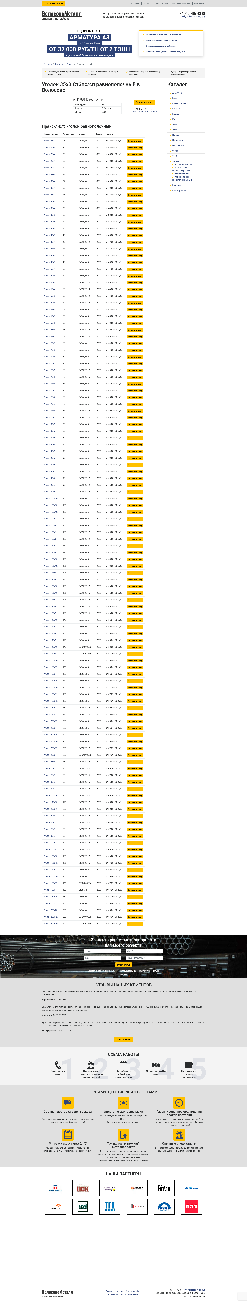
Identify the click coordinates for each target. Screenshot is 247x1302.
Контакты (199, 3)
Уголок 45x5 (49, 262)
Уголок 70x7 (49, 363)
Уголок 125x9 (49, 579)
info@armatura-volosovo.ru (193, 16)
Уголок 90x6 (49, 451)
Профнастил (178, 145)
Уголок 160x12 (50, 667)
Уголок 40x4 (49, 228)
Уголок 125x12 (50, 566)
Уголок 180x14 (50, 890)
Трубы (175, 156)
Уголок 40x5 (49, 235)
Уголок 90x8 (49, 464)
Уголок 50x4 (49, 269)
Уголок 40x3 (49, 221)
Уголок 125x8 (49, 572)
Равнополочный (182, 174)
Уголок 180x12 (50, 701)
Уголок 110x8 (49, 552)
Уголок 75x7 (49, 397)
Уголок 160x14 (50, 674)
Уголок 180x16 (50, 896)
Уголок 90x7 (49, 458)
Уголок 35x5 (49, 215)
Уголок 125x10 (50, 559)
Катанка (176, 108)
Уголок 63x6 (49, 323)
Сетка (175, 151)
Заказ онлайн (161, 3)
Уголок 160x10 (50, 660)
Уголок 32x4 (49, 181)
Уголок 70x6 (49, 356)
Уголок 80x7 (49, 431)
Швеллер (176, 185)
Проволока (177, 140)
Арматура (177, 93)
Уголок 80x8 (49, 437)
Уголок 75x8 (49, 404)
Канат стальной (180, 103)
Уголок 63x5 (49, 316)
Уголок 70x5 (49, 343)
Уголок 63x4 (49, 309)
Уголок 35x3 (49, 194)
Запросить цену (144, 102)
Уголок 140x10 (50, 620)
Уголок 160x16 (50, 680)
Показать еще (123, 1039)
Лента (175, 124)
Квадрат (176, 114)
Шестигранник (179, 190)
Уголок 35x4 (49, 201)
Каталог (147, 3)
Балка (175, 98)
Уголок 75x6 (49, 390)
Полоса (175, 135)
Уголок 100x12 (50, 512)
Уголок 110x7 (49, 545)
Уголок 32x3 (49, 167)
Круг (174, 119)
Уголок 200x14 (50, 728)
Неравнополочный (183, 164)
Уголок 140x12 (50, 626)
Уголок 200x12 (50, 721)
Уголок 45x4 (49, 248)
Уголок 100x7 (49, 518)
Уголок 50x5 (49, 275)
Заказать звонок (54, 3)
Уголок (175, 161)
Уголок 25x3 (49, 140)
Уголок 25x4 (49, 154)
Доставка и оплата (181, 3)
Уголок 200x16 (50, 734)
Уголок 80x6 (49, 424)
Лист (174, 130)
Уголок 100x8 (49, 525)
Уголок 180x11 (50, 694)
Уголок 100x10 (50, 498)
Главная (135, 3)
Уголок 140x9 (49, 633)
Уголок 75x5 (49, 383)
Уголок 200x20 (50, 741)
